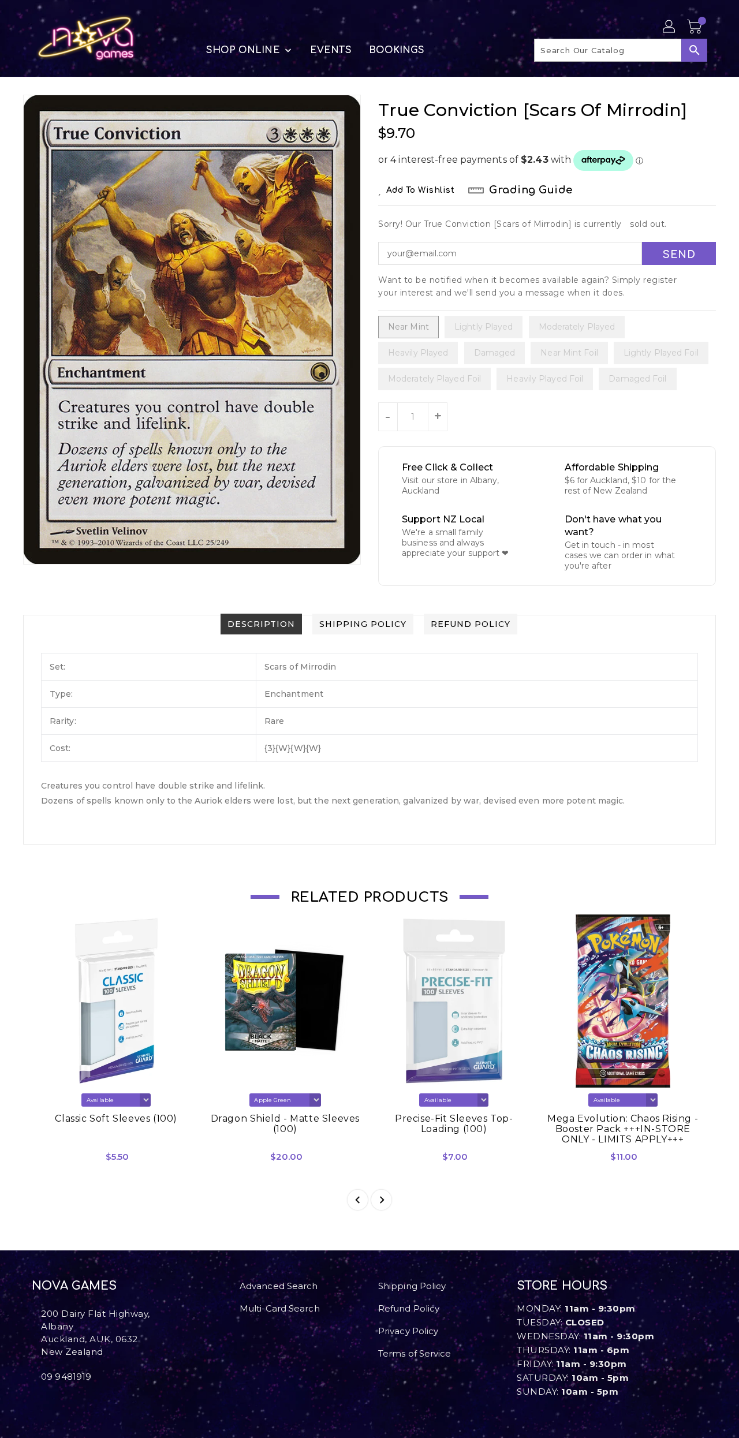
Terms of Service (414, 1353)
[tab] (261, 624)
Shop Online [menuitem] (243, 50)
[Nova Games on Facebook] (35, 1402)
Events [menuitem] (331, 50)
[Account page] (669, 27)
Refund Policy (408, 1308)
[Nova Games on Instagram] (44, 1402)
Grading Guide (531, 190)
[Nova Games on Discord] (53, 1402)
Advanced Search (279, 1285)
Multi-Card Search (280, 1308)
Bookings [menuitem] (397, 50)
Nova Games (74, 1286)
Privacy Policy (408, 1330)
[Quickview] (50, 1160)
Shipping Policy (412, 1285)
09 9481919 (66, 1376)
